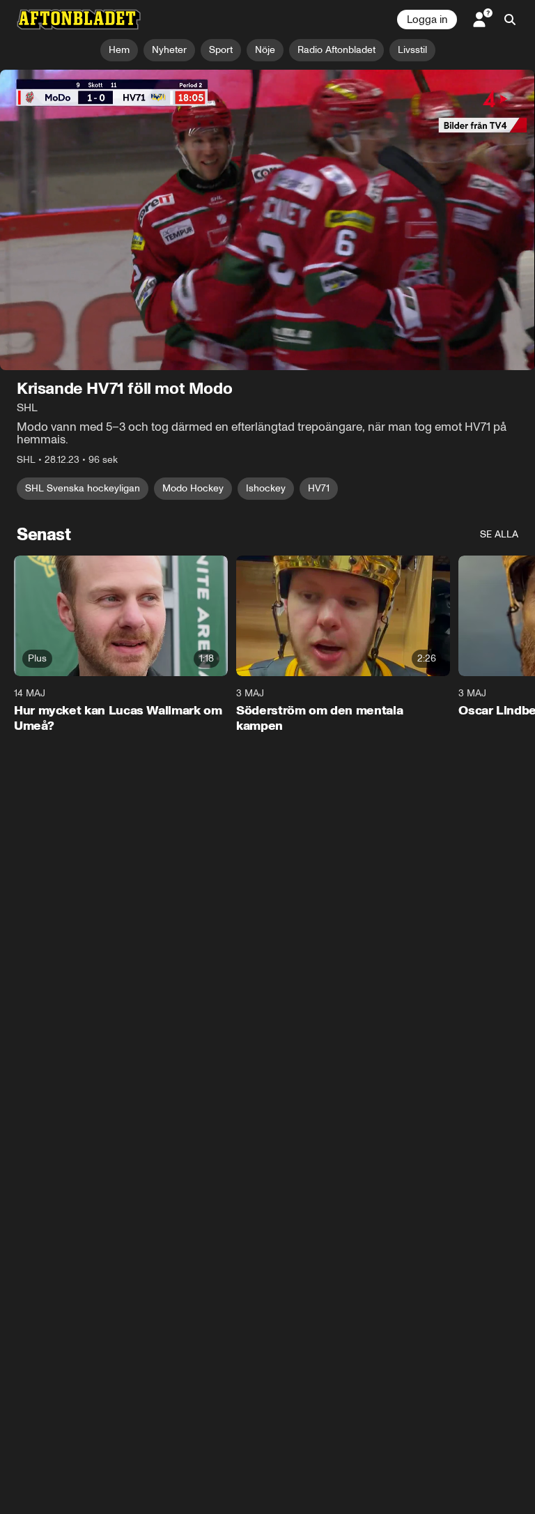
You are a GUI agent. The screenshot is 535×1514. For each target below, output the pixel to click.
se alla (499, 535)
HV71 (318, 489)
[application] (267, 220)
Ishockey (266, 489)
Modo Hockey (193, 489)
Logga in (427, 19)
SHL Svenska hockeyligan (82, 489)
